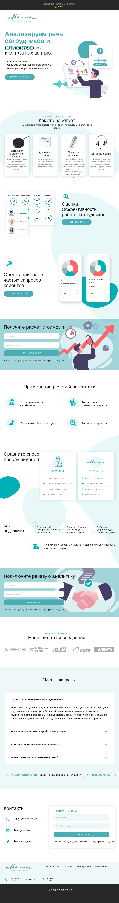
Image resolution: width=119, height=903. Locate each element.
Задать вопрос (59, 7)
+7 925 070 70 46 (61, 890)
